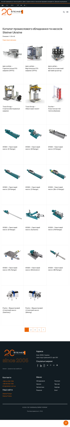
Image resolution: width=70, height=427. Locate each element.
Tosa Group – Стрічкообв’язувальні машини (11, 109)
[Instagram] (24, 5)
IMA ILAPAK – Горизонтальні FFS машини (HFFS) (10, 68)
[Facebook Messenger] (57, 365)
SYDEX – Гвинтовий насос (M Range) (32, 148)
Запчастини (40, 387)
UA (2, 5)
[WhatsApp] (54, 365)
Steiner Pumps (7, 394)
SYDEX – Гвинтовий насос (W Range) (10, 188)
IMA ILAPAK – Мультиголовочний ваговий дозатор (56, 68)
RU (7, 5)
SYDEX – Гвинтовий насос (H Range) (55, 148)
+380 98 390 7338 (8, 384)
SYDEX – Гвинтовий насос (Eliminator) (32, 269)
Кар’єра (57, 387)
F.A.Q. (41, 411)
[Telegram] (47, 365)
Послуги (57, 381)
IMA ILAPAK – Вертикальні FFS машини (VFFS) (31, 68)
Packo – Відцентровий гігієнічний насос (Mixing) (34, 310)
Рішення (39, 390)
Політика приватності (33, 411)
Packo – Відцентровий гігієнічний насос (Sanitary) (11, 310)
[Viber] (50, 365)
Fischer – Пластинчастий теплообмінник (54, 109)
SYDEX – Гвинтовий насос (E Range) (10, 228)
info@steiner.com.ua (9, 386)
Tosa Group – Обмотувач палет (32, 108)
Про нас (57, 384)
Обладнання (40, 381)
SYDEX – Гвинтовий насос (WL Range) (10, 269)
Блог (56, 390)
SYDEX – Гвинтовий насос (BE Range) (55, 269)
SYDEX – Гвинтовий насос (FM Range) (55, 228)
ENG (12, 5)
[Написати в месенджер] (66, 422)
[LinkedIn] (21, 5)
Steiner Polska (7, 396)
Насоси (38, 384)
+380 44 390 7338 (8, 381)
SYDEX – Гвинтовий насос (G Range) (32, 188)
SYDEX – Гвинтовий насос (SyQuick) (32, 228)
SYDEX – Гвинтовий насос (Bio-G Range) (56, 188)
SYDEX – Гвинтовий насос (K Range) (10, 148)
